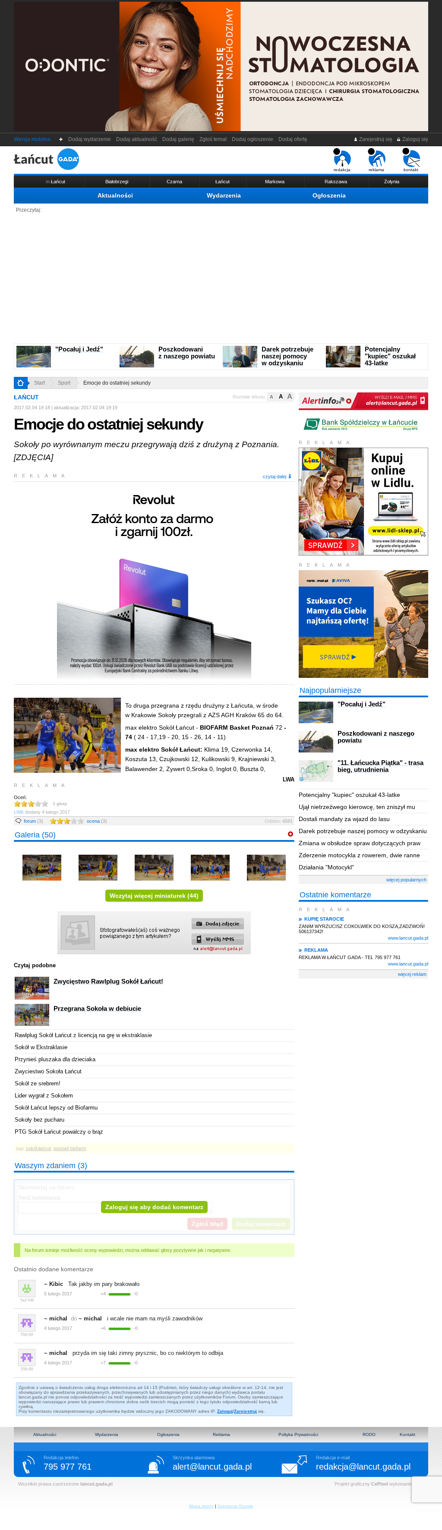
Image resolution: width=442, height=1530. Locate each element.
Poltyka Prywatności (298, 1434)
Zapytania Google (235, 1506)
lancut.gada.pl (96, 1483)
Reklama (221, 1434)
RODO (369, 1434)
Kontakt (407, 1434)
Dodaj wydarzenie (90, 139)
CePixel (379, 1483)
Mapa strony (201, 1506)
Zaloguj (225, 1411)
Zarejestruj (245, 1411)
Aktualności (115, 195)
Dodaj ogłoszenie (252, 139)
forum (33, 821)
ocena (97, 821)
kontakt (411, 169)
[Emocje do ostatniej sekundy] (42, 887)
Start (39, 383)
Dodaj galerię (178, 139)
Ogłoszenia (329, 195)
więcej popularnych (406, 879)
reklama (376, 169)
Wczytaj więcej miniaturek (154, 895)
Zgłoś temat (213, 139)
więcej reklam (412, 974)
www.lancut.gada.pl (408, 938)
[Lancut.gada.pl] (46, 159)
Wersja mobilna (32, 139)
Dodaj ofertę (293, 139)
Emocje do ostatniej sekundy (117, 383)
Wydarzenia (224, 195)
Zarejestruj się (375, 139)
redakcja (342, 169)
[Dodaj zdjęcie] (290, 834)
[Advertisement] (221, 278)
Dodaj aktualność (137, 139)
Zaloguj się (414, 139)
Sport (64, 383)
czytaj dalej (277, 476)
